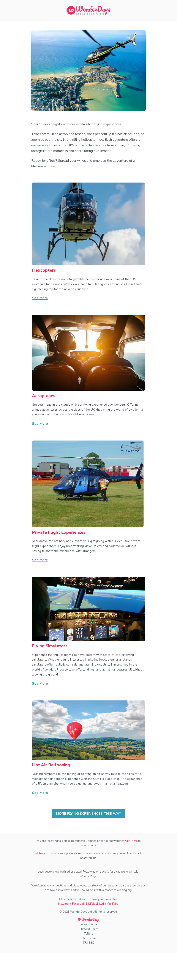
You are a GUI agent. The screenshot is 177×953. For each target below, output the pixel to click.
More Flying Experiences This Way (88, 813)
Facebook (78, 904)
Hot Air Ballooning (51, 765)
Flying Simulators (50, 646)
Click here (131, 841)
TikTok (90, 904)
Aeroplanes (43, 396)
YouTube (112, 904)
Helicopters (44, 270)
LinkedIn (101, 904)
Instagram (64, 904)
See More (40, 298)
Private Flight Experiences (58, 532)
